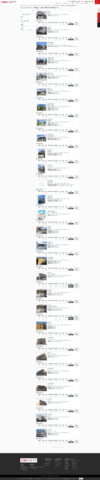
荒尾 (53, 356)
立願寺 (51, 414)
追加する (76, 24)
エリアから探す (47, 461)
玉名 (53, 15)
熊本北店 (98, 20)
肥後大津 (53, 61)
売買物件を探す (66, 3)
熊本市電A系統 (50, 46)
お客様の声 (67, 463)
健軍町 (55, 138)
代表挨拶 (66, 469)
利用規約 (73, 465)
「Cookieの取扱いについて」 (67, 478)
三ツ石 (54, 230)
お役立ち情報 (67, 465)
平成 (52, 263)
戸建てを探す (57, 461)
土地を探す (57, 465)
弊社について (74, 461)
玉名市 (49, 11)
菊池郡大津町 (50, 57)
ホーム (53, 3)
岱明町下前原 (52, 368)
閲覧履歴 (86, 3)
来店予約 (82, 3)
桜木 (52, 134)
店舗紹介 (72, 3)
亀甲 (50, 429)
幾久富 (51, 119)
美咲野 (53, 57)
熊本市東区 (49, 42)
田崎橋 (55, 261)
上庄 (50, 88)
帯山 (52, 73)
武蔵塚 (53, 107)
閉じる (81, 478)
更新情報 (66, 461)
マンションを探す (58, 463)
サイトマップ (74, 469)
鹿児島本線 (50, 15)
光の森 (53, 124)
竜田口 (53, 78)
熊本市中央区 (50, 73)
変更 (33, 10)
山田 (50, 322)
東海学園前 (53, 77)
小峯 (52, 165)
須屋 (50, 226)
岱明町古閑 (51, 337)
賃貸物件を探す (58, 3)
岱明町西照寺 (52, 383)
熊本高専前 (55, 125)
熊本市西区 (49, 257)
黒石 (53, 231)
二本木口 (55, 262)
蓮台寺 (52, 257)
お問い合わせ (97, 3)
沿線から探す (47, 463)
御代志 (54, 93)
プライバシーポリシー (76, 467)
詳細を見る (71, 24)
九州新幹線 (50, 32)
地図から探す (47, 465)
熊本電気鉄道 (50, 93)
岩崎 (50, 305)
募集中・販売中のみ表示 (26, 14)
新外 (52, 180)
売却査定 (77, 3)
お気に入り (92, 3)
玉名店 (98, 15)
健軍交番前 (55, 139)
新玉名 (53, 32)
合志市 (49, 88)
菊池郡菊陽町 (50, 211)
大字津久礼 (53, 211)
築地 (50, 272)
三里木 (53, 92)
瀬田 (52, 62)
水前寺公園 (55, 46)
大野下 (53, 276)
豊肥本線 (49, 61)
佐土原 (52, 42)
